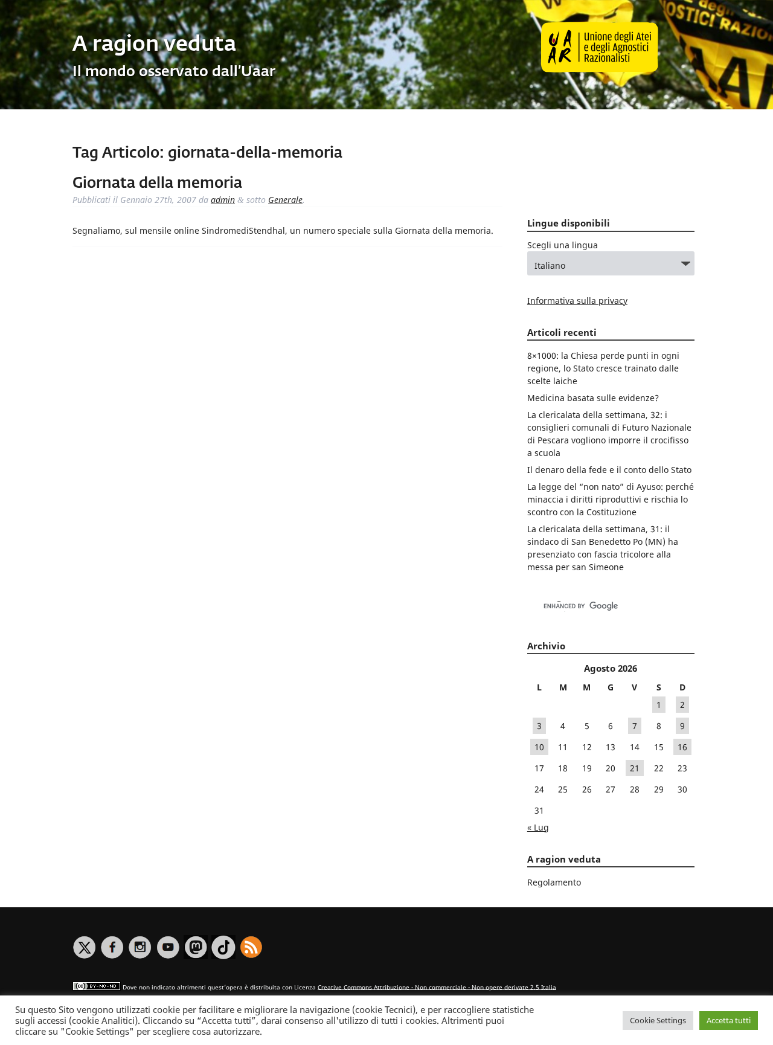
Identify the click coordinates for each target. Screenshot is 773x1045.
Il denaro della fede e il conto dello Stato (609, 469)
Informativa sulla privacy (577, 300)
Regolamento (554, 882)
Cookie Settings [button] (658, 1020)
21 (635, 768)
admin (223, 199)
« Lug (538, 827)
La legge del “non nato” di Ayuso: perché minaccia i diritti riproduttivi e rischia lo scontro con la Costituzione (610, 499)
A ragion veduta (154, 45)
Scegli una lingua (562, 245)
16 (682, 747)
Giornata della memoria (157, 183)
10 (539, 747)
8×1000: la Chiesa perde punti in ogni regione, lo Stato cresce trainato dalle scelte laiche (603, 368)
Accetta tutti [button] (729, 1020)
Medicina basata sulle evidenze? (593, 398)
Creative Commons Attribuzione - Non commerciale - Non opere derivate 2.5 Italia (437, 987)
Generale (285, 199)
